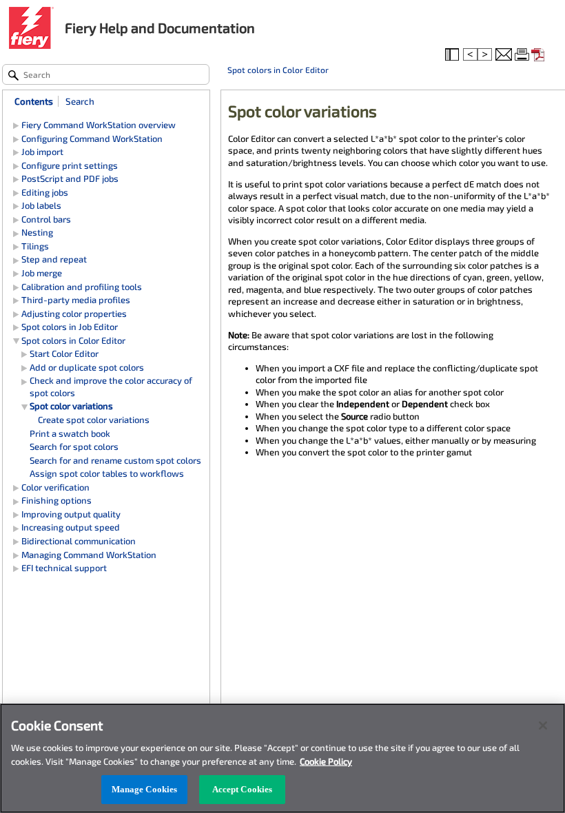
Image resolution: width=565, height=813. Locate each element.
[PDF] (539, 55)
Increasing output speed (70, 527)
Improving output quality (71, 513)
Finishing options (56, 500)
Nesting (37, 232)
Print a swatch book (70, 433)
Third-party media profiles (75, 299)
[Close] (543, 725)
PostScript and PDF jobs (70, 178)
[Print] (523, 55)
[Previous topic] (470, 55)
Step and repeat (54, 259)
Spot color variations (71, 405)
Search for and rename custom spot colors (115, 460)
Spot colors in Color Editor (278, 69)
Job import (42, 151)
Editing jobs (44, 192)
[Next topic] (485, 55)
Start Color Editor (64, 353)
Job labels (41, 205)
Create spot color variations (94, 419)
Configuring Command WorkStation (92, 138)
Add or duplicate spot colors (87, 367)
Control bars (46, 219)
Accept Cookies (242, 789)
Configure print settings (69, 165)
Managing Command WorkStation (88, 554)
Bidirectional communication (78, 540)
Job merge (41, 272)
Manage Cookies (145, 789)
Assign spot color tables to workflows (107, 473)
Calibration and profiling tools (81, 286)
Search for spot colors (74, 446)
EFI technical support (64, 567)
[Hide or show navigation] (453, 55)
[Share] (503, 55)
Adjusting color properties (74, 313)
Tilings (35, 245)
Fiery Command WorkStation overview (98, 124)
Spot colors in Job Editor (69, 326)
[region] (282, 758)
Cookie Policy (326, 761)
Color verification (55, 487)
